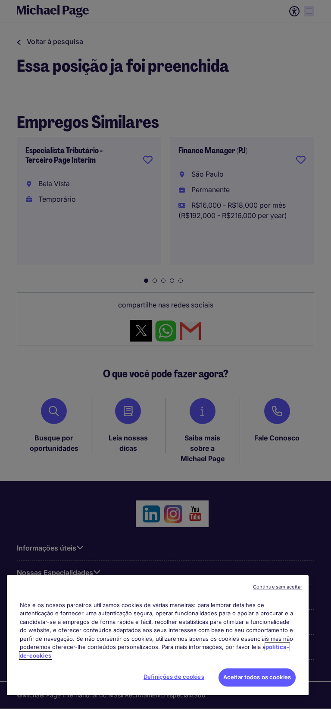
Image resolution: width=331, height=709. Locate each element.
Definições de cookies (174, 676)
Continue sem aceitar (277, 587)
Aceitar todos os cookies (257, 677)
